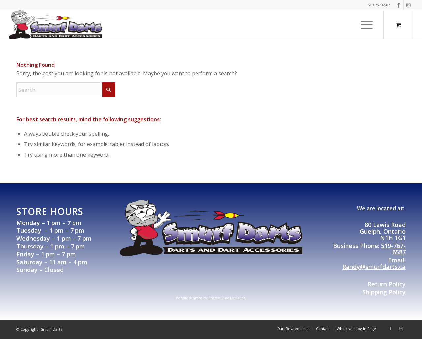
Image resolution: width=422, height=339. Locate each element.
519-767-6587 (393, 249)
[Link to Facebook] (398, 5)
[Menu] (365, 24)
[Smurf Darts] (55, 24)
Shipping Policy (384, 292)
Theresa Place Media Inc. (227, 298)
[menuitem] (367, 24)
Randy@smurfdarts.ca (374, 267)
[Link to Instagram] (408, 5)
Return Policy (387, 284)
